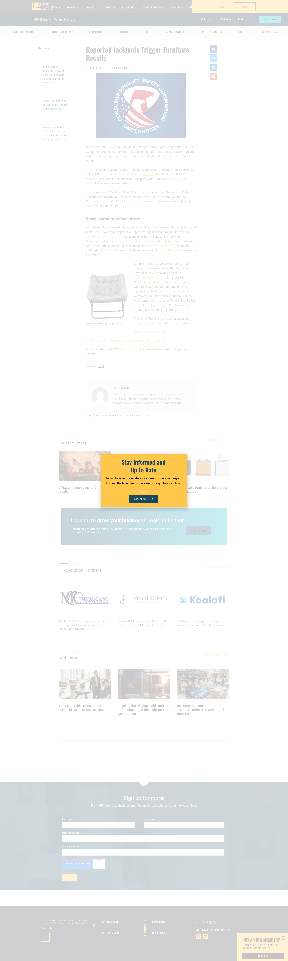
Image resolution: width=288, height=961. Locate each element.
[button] (183, 457)
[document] (144, 480)
